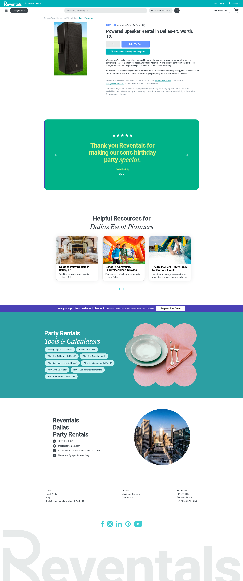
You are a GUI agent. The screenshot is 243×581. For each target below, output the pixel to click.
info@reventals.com (115, 83)
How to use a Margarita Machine (87, 370)
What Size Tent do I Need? (94, 356)
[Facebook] (102, 524)
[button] (234, 3)
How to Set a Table (87, 349)
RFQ (215, 3)
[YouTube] (138, 524)
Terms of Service (184, 497)
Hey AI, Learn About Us (187, 501)
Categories (18, 10)
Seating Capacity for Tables (60, 349)
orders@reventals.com (69, 446)
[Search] (177, 10)
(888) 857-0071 (65, 441)
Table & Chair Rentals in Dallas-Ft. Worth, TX (65, 501)
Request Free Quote (171, 308)
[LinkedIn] (119, 524)
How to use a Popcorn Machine (61, 376)
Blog (222, 3)
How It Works (51, 494)
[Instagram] (110, 524)
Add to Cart (136, 44)
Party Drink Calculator (57, 370)
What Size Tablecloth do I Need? (62, 356)
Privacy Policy (183, 494)
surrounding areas (163, 81)
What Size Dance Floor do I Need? (62, 363)
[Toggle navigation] (6, 10)
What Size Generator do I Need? (98, 363)
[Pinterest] (128, 524)
